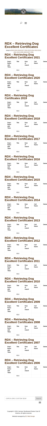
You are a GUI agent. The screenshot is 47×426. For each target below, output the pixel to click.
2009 (21, 52)
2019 (15, 50)
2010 (18, 52)
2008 (25, 52)
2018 (19, 50)
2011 (15, 52)
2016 (26, 50)
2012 (39, 50)
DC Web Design (30, 416)
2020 (12, 50)
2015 (29, 50)
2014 (32, 50)
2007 (28, 52)
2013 (36, 50)
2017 (22, 50)
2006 (31, 52)
